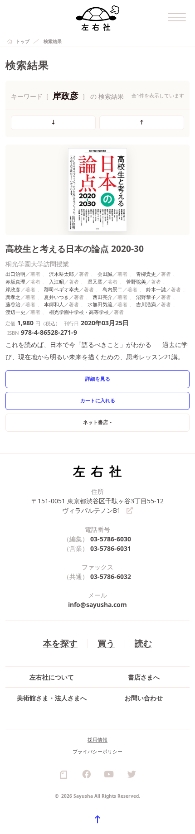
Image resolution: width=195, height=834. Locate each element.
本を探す (60, 643)
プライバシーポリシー (97, 751)
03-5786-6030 (110, 539)
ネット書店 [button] (95, 422)
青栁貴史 (146, 273)
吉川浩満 (146, 304)
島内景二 (112, 289)
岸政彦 (12, 289)
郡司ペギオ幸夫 (61, 289)
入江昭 (56, 281)
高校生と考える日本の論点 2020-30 (74, 248)
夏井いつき (56, 297)
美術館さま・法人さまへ (52, 698)
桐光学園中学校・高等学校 (79, 312)
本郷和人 (54, 304)
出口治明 (15, 273)
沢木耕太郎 (61, 273)
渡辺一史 (15, 312)
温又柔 (95, 281)
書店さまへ (144, 677)
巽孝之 (12, 297)
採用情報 (97, 739)
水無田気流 (100, 304)
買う (106, 643)
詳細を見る (97, 378)
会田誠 (105, 273)
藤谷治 (12, 304)
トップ (22, 41)
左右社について (51, 677)
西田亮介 (102, 297)
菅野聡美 (136, 281)
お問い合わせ (144, 698)
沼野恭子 (146, 297)
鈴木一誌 (156, 289)
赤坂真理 (15, 281)
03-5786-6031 (110, 548)
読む (143, 643)
